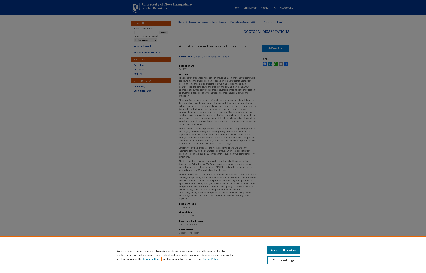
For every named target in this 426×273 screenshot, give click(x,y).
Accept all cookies (283, 250)
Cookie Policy (210, 259)
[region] (213, 254)
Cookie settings (152, 259)
